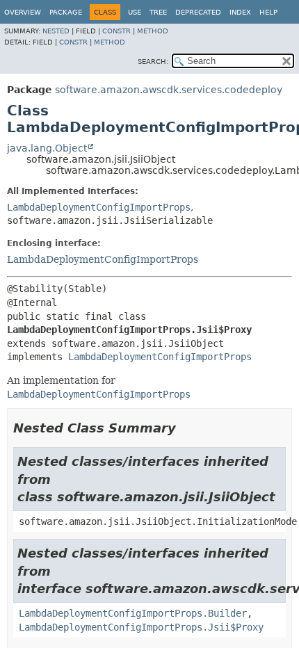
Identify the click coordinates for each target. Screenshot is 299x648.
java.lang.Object (47, 148)
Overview (22, 12)
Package (65, 12)
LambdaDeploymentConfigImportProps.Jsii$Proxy (141, 627)
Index (240, 12)
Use (134, 12)
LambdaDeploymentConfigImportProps (99, 207)
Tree (158, 12)
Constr (116, 31)
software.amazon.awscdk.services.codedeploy (168, 89)
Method (152, 31)
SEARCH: (153, 61)
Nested (56, 31)
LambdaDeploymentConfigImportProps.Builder (133, 613)
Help (268, 12)
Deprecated (198, 12)
